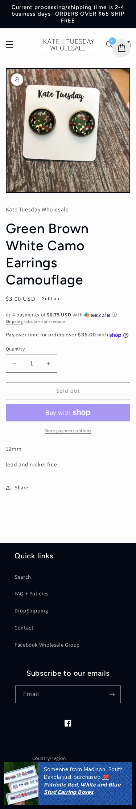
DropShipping (31, 610)
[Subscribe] (112, 694)
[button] (9, 44)
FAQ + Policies (32, 593)
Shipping (14, 321)
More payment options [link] (68, 431)
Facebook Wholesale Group (47, 644)
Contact (24, 627)
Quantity (15, 348)
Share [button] (21, 487)
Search (23, 576)
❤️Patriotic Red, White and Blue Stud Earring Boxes (82, 784)
